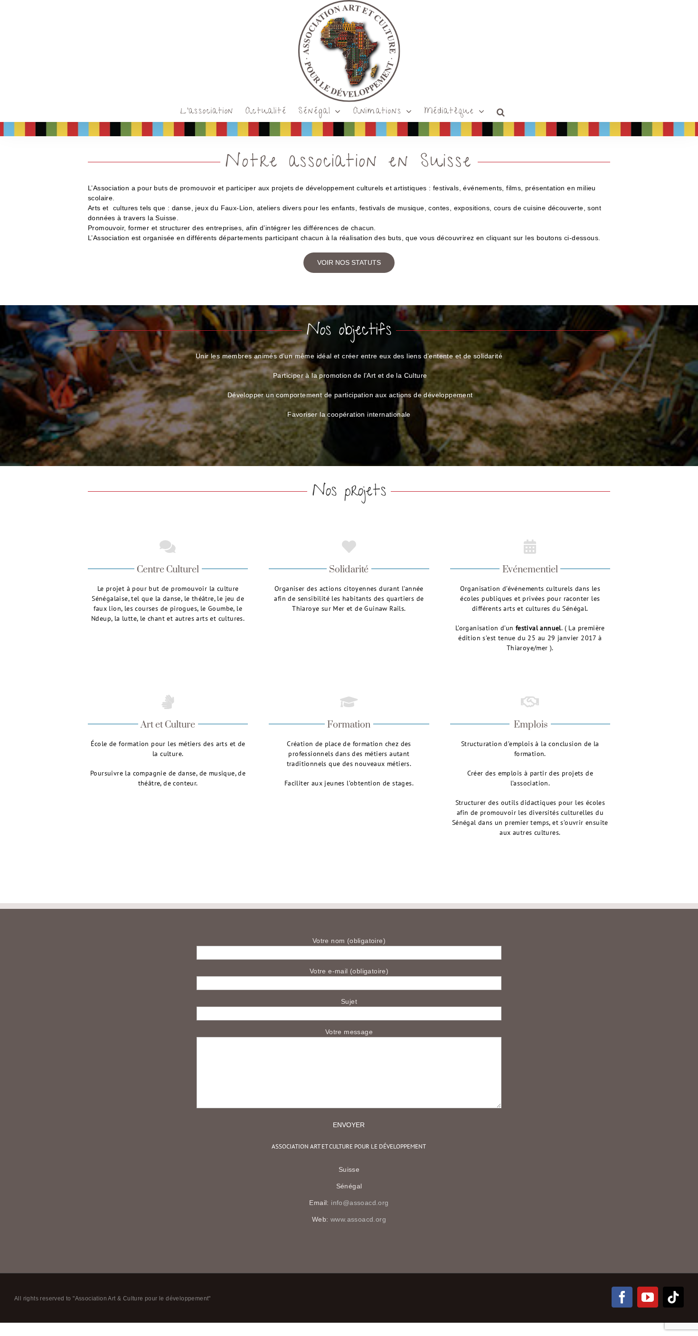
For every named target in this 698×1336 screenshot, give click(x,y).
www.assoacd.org (358, 1219)
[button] (501, 112)
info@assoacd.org (359, 1202)
